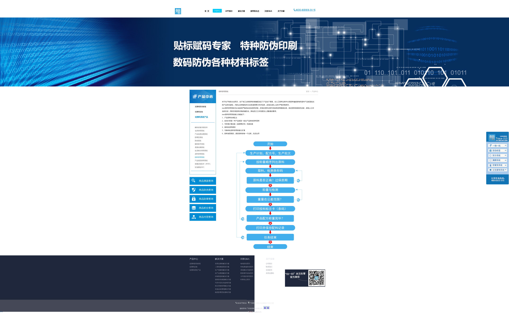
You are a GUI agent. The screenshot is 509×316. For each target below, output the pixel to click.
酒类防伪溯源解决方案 (223, 279)
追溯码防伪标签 (195, 264)
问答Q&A (268, 11)
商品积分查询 (206, 208)
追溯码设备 (194, 267)
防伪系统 (198, 141)
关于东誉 (281, 11)
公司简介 (269, 264)
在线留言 (269, 270)
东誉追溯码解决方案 (222, 264)
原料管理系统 (199, 154)
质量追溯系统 (199, 147)
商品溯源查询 (206, 181)
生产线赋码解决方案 (222, 270)
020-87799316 (242, 303)
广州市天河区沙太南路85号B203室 (262, 303)
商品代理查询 (206, 217)
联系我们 (269, 267)
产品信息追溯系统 (201, 134)
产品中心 (217, 11)
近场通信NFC (199, 167)
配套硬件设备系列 (246, 273)
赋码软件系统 (199, 144)
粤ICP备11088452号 (254, 312)
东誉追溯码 (270, 273)
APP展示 (228, 11)
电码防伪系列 (245, 264)
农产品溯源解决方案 (222, 273)
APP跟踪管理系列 (246, 276)
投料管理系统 (199, 157)
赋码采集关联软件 (201, 127)
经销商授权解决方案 (222, 276)
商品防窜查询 (206, 199)
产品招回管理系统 (201, 161)
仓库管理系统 (199, 131)
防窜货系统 (199, 137)
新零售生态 (255, 11)
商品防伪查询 (206, 190)
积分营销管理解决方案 (223, 286)
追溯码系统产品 (195, 270)
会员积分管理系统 (201, 151)
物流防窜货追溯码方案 (223, 292)
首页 (307, 91)
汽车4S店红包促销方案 (223, 283)
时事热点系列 (245, 279)
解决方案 (241, 11)
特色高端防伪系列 (246, 267)
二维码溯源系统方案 (222, 267)
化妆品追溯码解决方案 (223, 289)
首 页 (207, 11)
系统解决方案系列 (246, 270)
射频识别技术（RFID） (203, 164)
